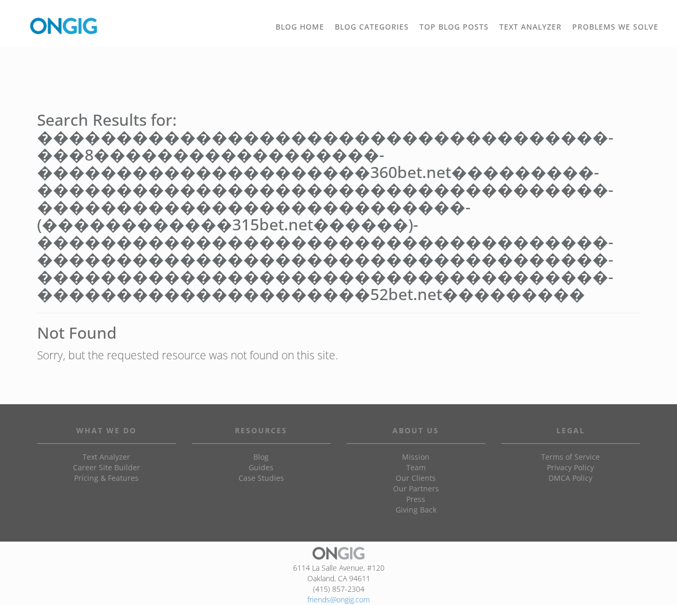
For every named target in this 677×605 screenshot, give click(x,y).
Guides (261, 467)
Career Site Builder (106, 467)
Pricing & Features (106, 478)
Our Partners (416, 488)
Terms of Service (570, 457)
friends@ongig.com (338, 599)
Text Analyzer (106, 457)
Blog (261, 457)
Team (416, 467)
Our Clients (416, 478)
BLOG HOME (300, 27)
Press (415, 499)
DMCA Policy (570, 478)
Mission (415, 457)
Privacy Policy (570, 467)
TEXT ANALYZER (530, 27)
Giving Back (416, 510)
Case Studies (261, 478)
